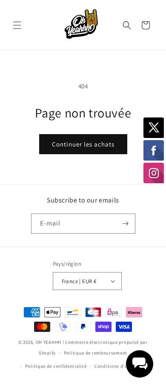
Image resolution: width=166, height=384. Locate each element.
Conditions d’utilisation (121, 366)
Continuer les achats (83, 144)
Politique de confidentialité (56, 366)
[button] (17, 25)
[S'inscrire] (125, 224)
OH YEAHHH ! (50, 342)
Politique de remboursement (95, 353)
